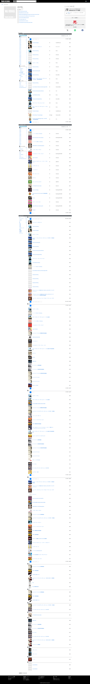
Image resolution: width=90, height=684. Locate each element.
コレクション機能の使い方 (26, 679)
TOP (2, 4)
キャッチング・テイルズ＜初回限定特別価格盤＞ (40, 373)
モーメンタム (34, 632)
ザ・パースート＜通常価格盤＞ (37, 365)
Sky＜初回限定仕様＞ (36, 586)
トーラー (34, 659)
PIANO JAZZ (34, 361)
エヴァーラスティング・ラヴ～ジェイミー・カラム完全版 (40, 107)
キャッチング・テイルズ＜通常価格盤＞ (38, 514)
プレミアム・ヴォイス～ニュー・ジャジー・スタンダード (40, 162)
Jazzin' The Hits (35, 157)
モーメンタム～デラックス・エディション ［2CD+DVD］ (41, 609)
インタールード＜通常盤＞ (36, 644)
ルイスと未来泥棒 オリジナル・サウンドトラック (40, 554)
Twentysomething (35, 54)
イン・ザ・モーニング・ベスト (37, 558)
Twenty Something (36, 50)
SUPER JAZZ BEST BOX (36, 337)
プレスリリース (70, 678)
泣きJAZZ (34, 209)
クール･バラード (35, 169)
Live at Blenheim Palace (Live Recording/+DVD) (40, 86)
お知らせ (39, 678)
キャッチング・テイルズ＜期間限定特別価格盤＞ (40, 333)
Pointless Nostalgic (36, 42)
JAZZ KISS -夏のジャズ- (36, 574)
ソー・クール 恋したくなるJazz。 (38, 133)
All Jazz (34, 197)
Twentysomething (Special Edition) (38, 90)
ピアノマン (34, 177)
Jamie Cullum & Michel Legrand (24, 17)
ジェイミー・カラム (35, 62)
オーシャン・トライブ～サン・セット (38, 419)
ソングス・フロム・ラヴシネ (37, 149)
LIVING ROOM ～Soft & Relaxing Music (38, 145)
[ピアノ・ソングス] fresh (36, 459)
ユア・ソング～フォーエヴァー (37, 181)
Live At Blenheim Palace (36, 94)
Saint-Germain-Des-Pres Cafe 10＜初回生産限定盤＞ (40, 194)
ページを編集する (75, 17)
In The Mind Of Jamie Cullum (37, 185)
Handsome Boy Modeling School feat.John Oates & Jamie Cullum (29, 14)
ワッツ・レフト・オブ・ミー (37, 415)
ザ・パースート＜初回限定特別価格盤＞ (38, 369)
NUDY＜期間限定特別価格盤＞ (37, 423)
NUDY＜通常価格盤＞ (36, 534)
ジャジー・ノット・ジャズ (36, 201)
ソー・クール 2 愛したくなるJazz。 (38, 141)
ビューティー (34, 494)
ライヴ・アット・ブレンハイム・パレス (38, 102)
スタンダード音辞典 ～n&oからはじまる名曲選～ (40, 538)
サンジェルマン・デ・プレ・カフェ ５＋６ (39, 345)
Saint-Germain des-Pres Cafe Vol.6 (38, 137)
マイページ (9, 679)
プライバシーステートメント (56, 679)
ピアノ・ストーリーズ (36, 173)
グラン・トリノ (35, 649)
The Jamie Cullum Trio (22, 19)
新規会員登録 (9, 678)
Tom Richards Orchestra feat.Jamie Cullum (25, 22)
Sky (33, 582)
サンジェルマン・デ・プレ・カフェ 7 (38, 153)
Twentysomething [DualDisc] (37, 98)
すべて (14, 1)
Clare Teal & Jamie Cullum (23, 11)
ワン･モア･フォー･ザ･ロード (37, 522)
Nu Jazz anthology (35, 189)
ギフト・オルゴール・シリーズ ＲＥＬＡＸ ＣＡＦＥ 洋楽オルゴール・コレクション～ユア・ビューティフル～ (43, 428)
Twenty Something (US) (36, 70)
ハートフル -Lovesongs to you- (37, 550)
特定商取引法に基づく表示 (56, 678)
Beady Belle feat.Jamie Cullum (23, 12)
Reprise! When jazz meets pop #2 (38, 205)
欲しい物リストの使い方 (26, 678)
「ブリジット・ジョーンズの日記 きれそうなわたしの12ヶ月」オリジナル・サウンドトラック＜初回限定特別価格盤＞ (43, 295)
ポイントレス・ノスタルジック (37, 46)
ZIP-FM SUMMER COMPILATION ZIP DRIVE (39, 403)
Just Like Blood (35, 664)
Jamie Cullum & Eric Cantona (23, 20)
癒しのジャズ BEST (35, 385)
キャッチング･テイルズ (36, 377)
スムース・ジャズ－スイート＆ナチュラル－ (39, 435)
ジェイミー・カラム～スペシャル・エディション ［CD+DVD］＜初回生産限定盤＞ (40, 79)
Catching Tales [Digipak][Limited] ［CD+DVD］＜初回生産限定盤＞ (40, 119)
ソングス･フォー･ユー (36, 165)
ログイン (88, 1)
